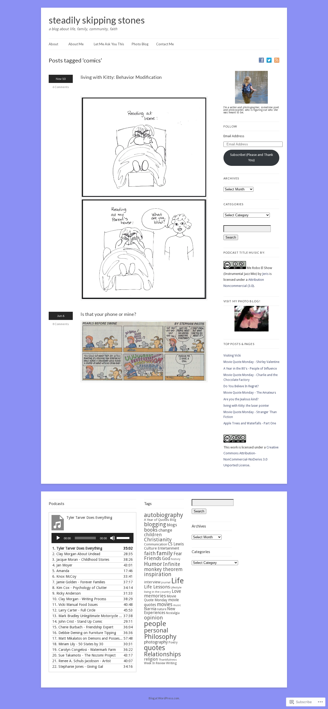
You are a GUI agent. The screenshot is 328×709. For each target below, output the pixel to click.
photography (156, 642)
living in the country (157, 592)
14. (77, 621)
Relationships (162, 654)
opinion (153, 618)
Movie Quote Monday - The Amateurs (249, 392)
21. (81, 661)
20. (84, 655)
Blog (173, 520)
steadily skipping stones (97, 20)
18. (77, 644)
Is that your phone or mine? (108, 314)
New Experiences (159, 611)
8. (79, 588)
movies (164, 604)
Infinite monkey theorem (163, 566)
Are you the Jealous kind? (240, 399)
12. (73, 610)
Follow (230, 126)
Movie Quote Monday (160, 598)
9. (66, 593)
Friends (152, 558)
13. (87, 616)
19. (84, 650)
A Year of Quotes (156, 520)
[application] (93, 538)
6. (64, 576)
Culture (150, 548)
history (175, 559)
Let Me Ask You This (109, 44)
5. (60, 571)
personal (156, 630)
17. (87, 638)
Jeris (265, 274)
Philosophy (160, 636)
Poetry (173, 642)
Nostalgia (173, 613)
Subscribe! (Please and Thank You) (251, 157)
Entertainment (168, 548)
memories (155, 595)
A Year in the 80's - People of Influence (250, 368)
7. (78, 582)
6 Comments (61, 87)
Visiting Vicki (232, 355)
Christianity (158, 539)
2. (76, 554)
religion (151, 659)
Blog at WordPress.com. (164, 698)
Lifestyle (176, 587)
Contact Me (165, 44)
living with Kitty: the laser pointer (246, 405)
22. (77, 666)
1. (77, 548)
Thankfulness (168, 659)
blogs (172, 524)
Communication (155, 544)
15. (82, 627)
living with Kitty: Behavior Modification (121, 77)
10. (79, 599)
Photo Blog (140, 44)
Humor (153, 564)
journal (165, 582)
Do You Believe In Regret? (241, 386)
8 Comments (61, 324)
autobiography (163, 515)
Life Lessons (157, 586)
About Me (76, 44)
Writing (171, 663)
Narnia (150, 609)
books (151, 530)
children (153, 534)
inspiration (157, 574)
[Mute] (112, 538)
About (53, 44)
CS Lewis (176, 544)
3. (80, 559)
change (165, 530)
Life (177, 580)
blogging (155, 524)
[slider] (124, 537)
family (164, 553)
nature (161, 609)
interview (152, 582)
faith (150, 553)
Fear (177, 553)
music (177, 605)
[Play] (58, 538)
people (155, 623)
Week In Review (154, 663)
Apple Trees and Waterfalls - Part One (249, 423)
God (166, 558)
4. (62, 565)
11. (75, 605)
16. (84, 633)
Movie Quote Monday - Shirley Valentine (251, 362)
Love (176, 591)
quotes (154, 648)
